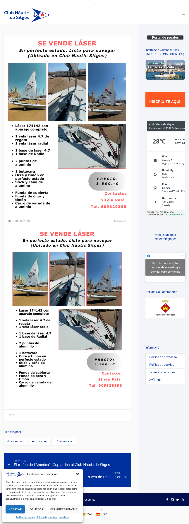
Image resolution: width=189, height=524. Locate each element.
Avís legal (64, 517)
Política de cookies (25, 517)
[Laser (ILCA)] (67, 125)
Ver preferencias (63, 509)
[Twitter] (177, 499)
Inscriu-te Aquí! (165, 102)
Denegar (36, 509)
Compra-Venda (21, 220)
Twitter (41, 441)
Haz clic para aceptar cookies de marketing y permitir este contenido (165, 267)
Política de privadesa (47, 517)
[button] (77, 474)
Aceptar (15, 509)
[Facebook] (167, 499)
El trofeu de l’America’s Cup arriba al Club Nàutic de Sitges (62, 465)
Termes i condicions (162, 372)
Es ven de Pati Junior (103, 477)
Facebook (16, 441)
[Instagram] (172, 499)
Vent (158, 234)
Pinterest (66, 441)
